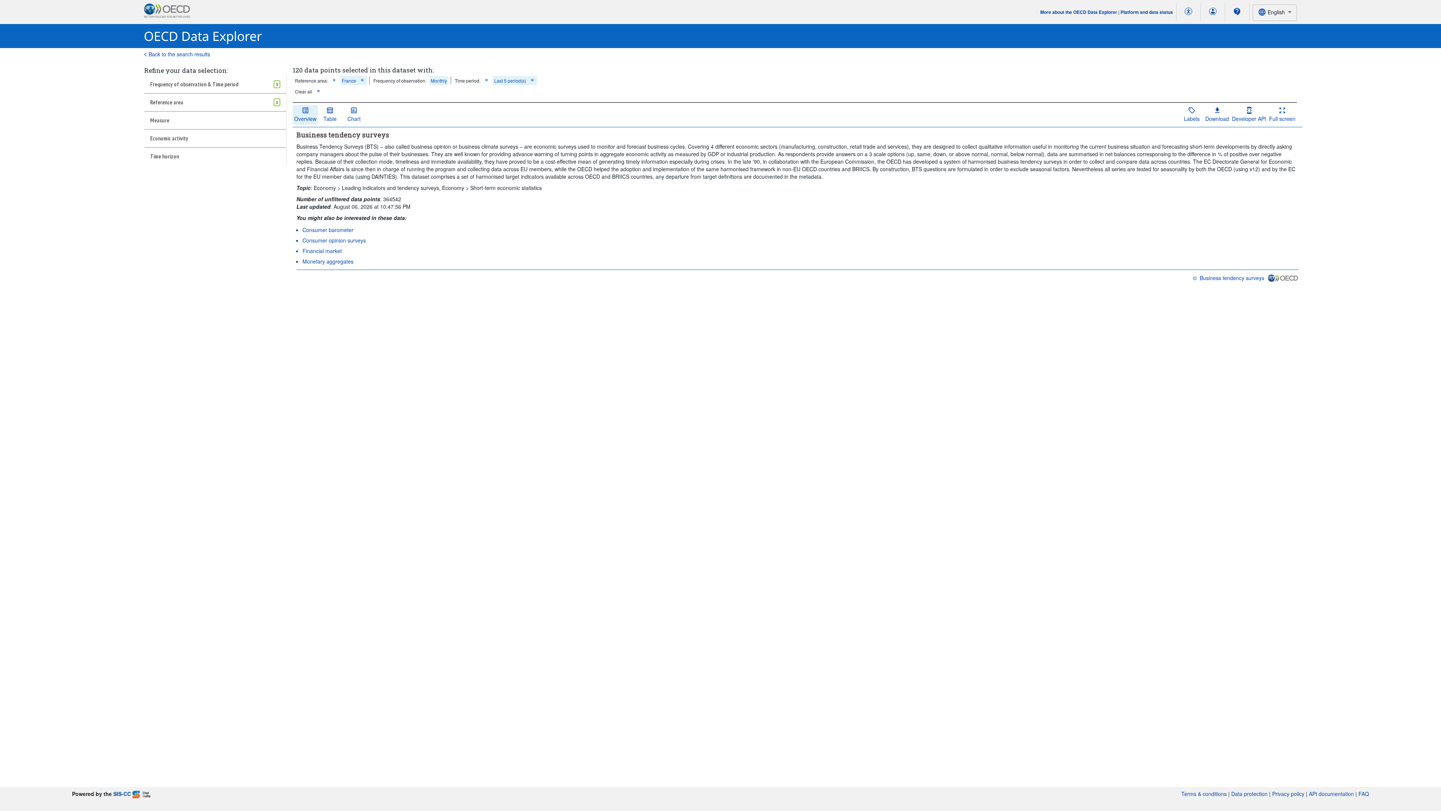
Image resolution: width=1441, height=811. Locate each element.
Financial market (322, 251)
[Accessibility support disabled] (1188, 12)
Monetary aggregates (327, 261)
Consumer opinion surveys (334, 240)
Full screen (1282, 118)
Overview (305, 118)
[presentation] (400, 80)
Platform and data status (1147, 12)
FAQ (1363, 793)
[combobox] (1275, 13)
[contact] (1237, 12)
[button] (334, 80)
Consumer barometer (327, 230)
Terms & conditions (1204, 793)
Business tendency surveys (1232, 278)
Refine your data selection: (186, 70)
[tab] (215, 84)
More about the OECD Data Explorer (1078, 12)
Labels (1192, 118)
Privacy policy (1288, 793)
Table (330, 118)
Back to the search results (179, 54)
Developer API (1249, 118)
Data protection (1249, 793)
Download (1217, 118)
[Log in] (1213, 12)
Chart (354, 118)
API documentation (1331, 793)
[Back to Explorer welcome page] (203, 36)
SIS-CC (122, 793)
